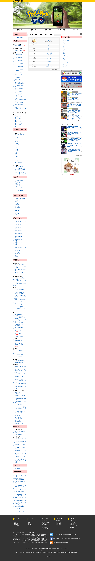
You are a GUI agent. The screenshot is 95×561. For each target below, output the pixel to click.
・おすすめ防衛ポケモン (19, 333)
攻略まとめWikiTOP (18, 37)
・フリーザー (16, 201)
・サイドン (16, 215)
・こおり (15, 143)
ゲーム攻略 (44, 524)
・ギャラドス (16, 250)
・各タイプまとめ (17, 162)
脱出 (29, 523)
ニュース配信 (73, 523)
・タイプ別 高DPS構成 (19, 198)
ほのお (49, 45)
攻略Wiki (44, 523)
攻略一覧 (33, 30)
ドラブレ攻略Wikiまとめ (19, 494)
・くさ (15, 139)
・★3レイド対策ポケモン (19, 299)
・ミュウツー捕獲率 (18, 102)
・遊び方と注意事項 (18, 307)
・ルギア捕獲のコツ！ (19, 77)
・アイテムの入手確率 (19, 293)
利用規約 (72, 524)
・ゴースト (16, 155)
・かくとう (16, 144)
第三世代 (49, 61)
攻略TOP (19, 30)
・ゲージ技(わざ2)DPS (19, 171)
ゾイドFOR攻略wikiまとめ (20, 511)
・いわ (15, 153)
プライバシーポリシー (75, 525)
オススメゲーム (45, 525)
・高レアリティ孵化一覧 (19, 343)
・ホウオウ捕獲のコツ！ (19, 82)
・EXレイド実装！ (18, 107)
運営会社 (72, 527)
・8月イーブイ (17, 126)
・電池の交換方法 (17, 434)
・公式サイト (16, 468)
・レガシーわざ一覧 (18, 166)
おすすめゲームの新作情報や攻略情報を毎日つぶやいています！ (67, 534)
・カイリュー (16, 207)
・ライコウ (16, 200)
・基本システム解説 (18, 322)
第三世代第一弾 (49, 66)
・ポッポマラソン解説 (19, 264)
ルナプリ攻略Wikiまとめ (19, 500)
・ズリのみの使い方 (18, 356)
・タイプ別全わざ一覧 (19, 168)
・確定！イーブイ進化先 (19, 369)
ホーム (15, 520)
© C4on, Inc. (47, 556)
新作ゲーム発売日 (46, 522)
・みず (15, 140)
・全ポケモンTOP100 (18, 134)
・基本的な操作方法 (18, 324)
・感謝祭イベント (17, 421)
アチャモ (49, 55)
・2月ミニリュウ (17, 117)
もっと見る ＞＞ (78, 120)
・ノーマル (16, 136)
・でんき (15, 141)
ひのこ (49, 50)
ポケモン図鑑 (47, 30)
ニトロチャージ (49, 52)
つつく (49, 49)
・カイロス (16, 213)
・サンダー (16, 203)
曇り (49, 65)
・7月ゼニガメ (17, 124)
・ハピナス (16, 255)
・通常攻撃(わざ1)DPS (19, 169)
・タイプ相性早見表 (18, 180)
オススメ (29, 0)
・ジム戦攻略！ (17, 325)
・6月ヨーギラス (17, 123)
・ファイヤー (16, 204)
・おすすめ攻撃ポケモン (19, 330)
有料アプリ (58, 523)
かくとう (49, 46)
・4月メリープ (17, 120)
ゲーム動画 (16, 525)
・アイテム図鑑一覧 (18, 350)
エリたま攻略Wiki (17, 496)
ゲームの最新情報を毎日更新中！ (60, 542)
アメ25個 (49, 58)
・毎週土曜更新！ (17, 45)
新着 (15, 522)
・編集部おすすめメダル (19, 362)
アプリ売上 (58, 524)
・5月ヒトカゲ (17, 121)
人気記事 (58, 520)
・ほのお (15, 137)
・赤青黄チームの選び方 (19, 336)
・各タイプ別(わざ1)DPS (19, 172)
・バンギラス (16, 206)
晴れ (49, 64)
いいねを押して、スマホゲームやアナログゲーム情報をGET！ (67, 538)
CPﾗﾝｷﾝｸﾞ (75, 30)
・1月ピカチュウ (17, 116)
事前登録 (16, 524)
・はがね (15, 159)
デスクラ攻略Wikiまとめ (19, 505)
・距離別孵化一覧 (17, 340)
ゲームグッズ (45, 528)
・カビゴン (16, 212)
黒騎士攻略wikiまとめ (18, 506)
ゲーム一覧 (44, 520)
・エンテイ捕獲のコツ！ (19, 83)
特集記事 (16, 523)
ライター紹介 (73, 522)
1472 (49, 48)
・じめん (15, 147)
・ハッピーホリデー (18, 420)
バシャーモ (49, 57)
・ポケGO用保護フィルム (19, 459)
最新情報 (25, 0)
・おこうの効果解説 (18, 354)
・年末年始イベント (18, 418)
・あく (15, 158)
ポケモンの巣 (61, 30)
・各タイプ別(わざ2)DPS (19, 174)
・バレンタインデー (18, 417)
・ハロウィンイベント (19, 423)
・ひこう (15, 149)
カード (29, 524)
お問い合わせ (73, 520)
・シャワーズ (16, 210)
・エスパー (16, 150)
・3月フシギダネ (17, 119)
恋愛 (29, 522)
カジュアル (30, 525)
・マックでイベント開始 (19, 407)
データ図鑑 (44, 527)
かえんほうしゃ (49, 53)
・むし (15, 152)
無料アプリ (58, 522)
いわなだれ (49, 54)
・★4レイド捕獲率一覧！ (19, 295)
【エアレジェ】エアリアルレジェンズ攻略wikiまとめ (19, 491)
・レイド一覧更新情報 (19, 289)
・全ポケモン (65, 40)
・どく (15, 146)
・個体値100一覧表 (18, 344)
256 (49, 44)
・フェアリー (16, 161)
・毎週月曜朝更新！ (18, 50)
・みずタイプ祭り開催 (19, 411)
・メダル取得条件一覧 (19, 360)
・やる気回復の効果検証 (19, 292)
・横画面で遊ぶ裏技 (18, 379)
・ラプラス (16, 209)
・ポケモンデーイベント (19, 415)
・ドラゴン (16, 156)
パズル (29, 520)
